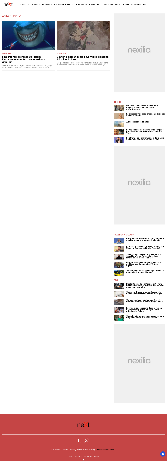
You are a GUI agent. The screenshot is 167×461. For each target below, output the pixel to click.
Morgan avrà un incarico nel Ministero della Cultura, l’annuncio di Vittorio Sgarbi (144, 264)
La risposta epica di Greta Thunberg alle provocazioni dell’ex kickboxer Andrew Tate (145, 131)
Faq (145, 4)
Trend (118, 4)
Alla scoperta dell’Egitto (137, 122)
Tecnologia (81, 4)
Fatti (99, 4)
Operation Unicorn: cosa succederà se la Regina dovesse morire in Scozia (145, 317)
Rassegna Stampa (132, 4)
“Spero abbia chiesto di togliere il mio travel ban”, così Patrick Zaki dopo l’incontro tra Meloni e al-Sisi (143, 256)
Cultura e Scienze (63, 4)
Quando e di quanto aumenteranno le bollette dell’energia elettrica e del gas (144, 292)
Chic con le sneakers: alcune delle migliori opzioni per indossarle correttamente (142, 107)
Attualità (24, 4)
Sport (92, 4)
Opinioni (108, 4)
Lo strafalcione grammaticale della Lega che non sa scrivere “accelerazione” (145, 138)
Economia (47, 4)
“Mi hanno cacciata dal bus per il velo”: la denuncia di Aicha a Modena (145, 271)
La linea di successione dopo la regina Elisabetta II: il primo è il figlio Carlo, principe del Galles (144, 309)
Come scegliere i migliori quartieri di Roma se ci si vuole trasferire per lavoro (144, 300)
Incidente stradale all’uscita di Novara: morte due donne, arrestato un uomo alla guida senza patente (145, 285)
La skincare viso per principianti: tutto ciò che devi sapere (145, 114)
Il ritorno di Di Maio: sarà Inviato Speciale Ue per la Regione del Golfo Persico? (145, 247)
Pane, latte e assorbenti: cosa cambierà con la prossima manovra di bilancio (145, 239)
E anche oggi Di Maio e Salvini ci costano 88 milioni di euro (83, 58)
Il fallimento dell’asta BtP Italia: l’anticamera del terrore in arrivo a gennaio (23, 59)
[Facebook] (77, 439)
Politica (36, 4)
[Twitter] (85, 439)
